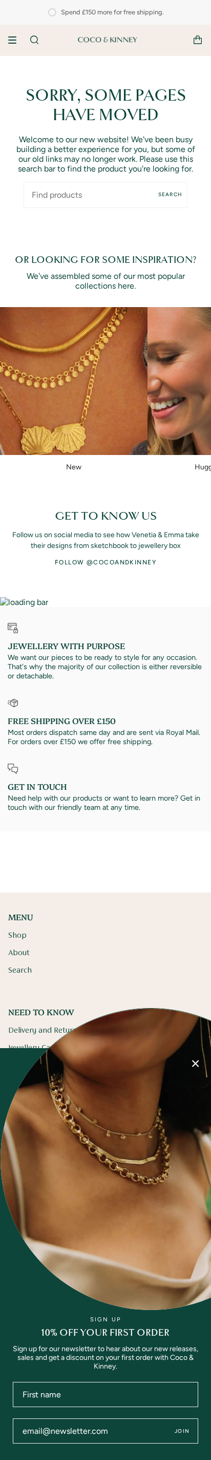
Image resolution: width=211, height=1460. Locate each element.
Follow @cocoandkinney (105, 562)
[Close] (196, 1063)
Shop (17, 936)
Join (182, 1431)
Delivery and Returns (44, 1031)
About (19, 953)
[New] (73, 381)
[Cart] (198, 40)
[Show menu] (16, 40)
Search (170, 194)
